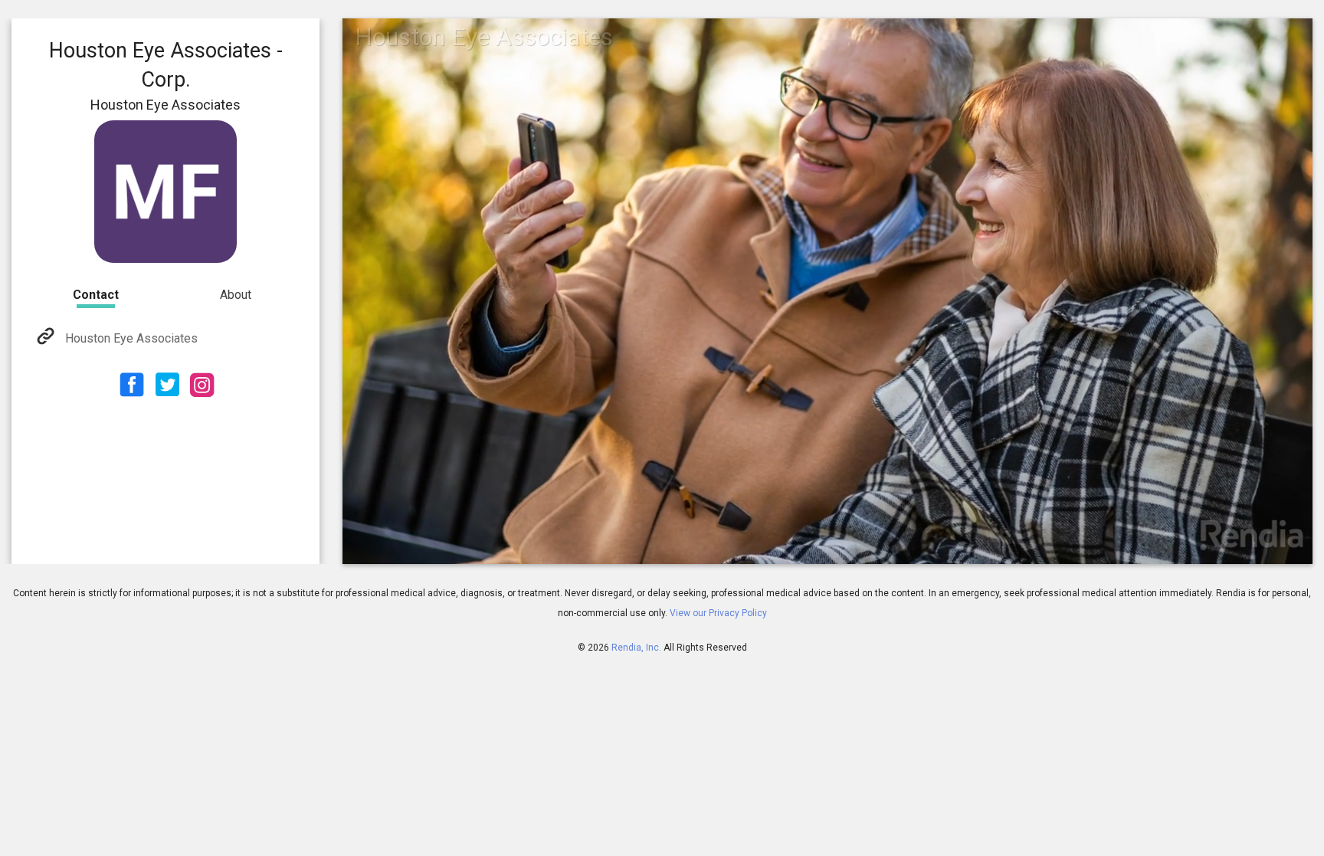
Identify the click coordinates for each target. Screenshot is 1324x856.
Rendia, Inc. (636, 647)
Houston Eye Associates (131, 338)
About (235, 294)
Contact (96, 294)
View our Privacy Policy (718, 613)
